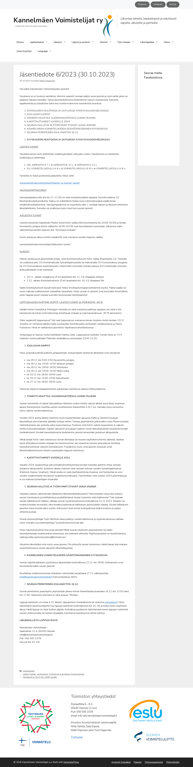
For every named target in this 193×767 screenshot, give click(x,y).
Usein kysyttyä (24, 51)
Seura (167, 42)
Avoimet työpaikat (121, 762)
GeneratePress (71, 762)
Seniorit (104, 42)
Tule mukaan (123, 42)
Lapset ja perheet (81, 42)
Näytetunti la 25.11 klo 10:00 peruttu (40, 677)
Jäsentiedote (29, 671)
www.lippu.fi (110, 602)
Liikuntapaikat (147, 42)
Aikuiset (58, 42)
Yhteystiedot (172, 762)
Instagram (158, 4)
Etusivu (20, 42)
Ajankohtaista (37, 42)
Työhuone (77, 737)
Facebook (142, 4)
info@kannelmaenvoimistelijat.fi (36, 577)
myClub (172, 4)
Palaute (138, 762)
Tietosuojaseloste (154, 762)
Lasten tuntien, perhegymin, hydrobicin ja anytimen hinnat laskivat (53, 674)
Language (43, 51)
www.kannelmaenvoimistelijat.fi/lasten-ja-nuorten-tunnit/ (50, 183)
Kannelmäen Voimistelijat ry (58, 20)
